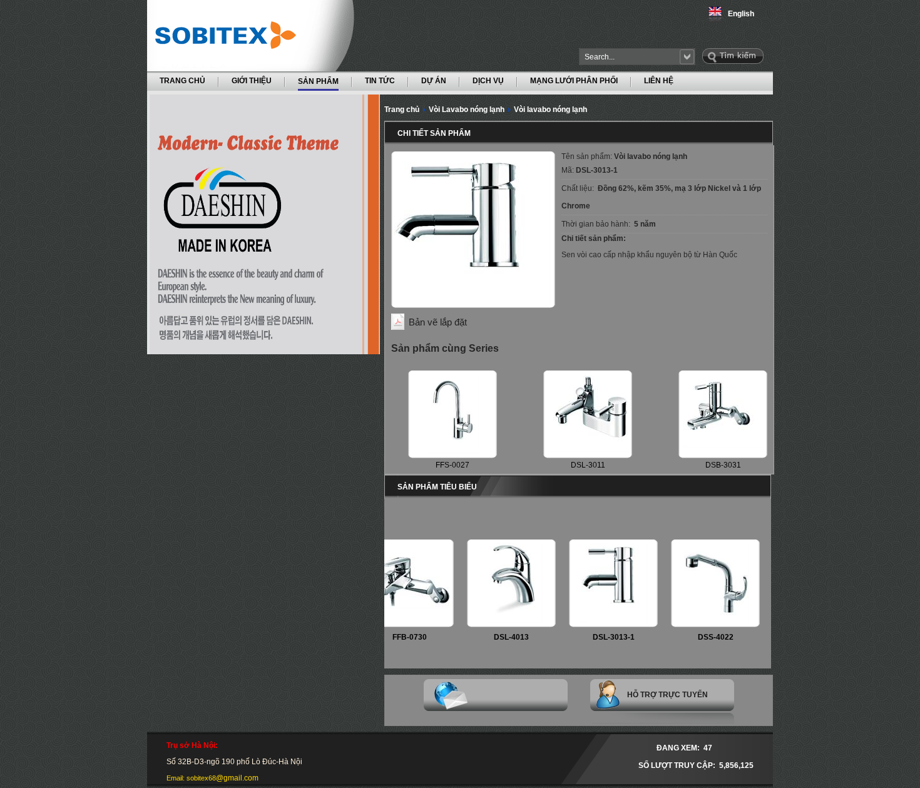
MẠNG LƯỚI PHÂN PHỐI (574, 80)
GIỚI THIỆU (252, 80)
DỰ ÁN (433, 80)
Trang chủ (401, 109)
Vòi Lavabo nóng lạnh (466, 109)
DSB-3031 (723, 465)
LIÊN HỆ (658, 80)
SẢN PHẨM (318, 80)
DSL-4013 (494, 637)
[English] (718, 20)
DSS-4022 (699, 637)
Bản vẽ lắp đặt (438, 322)
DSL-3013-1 (597, 637)
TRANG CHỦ (182, 80)
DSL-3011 (588, 465)
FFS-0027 (452, 465)
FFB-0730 (393, 637)
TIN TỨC (380, 80)
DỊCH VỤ (488, 80)
